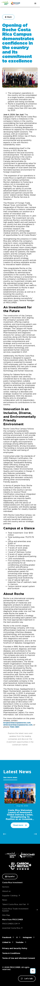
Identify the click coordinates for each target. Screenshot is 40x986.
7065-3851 (14, 727)
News (4, 900)
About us (6, 891)
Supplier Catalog (9, 896)
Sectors (5, 887)
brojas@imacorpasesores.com (17, 723)
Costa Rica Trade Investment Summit (15, 910)
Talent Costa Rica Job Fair (14, 904)
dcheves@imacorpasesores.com (17, 725)
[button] (4, 834)
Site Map (6, 915)
